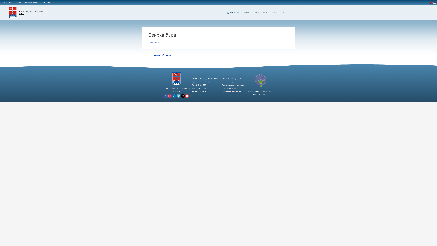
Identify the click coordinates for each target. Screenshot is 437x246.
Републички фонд (229, 88)
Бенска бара (154, 43)
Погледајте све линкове (232, 91)
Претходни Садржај (160, 55)
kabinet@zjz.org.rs (31, 2)
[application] (250, 13)
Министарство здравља (231, 79)
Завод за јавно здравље (31, 11)
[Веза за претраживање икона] (283, 13)
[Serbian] (434, 2)
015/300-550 (45, 2)
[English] (431, 2)
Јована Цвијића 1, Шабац (11, 2)
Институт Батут (228, 82)
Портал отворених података (233, 85)
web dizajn (176, 91)
